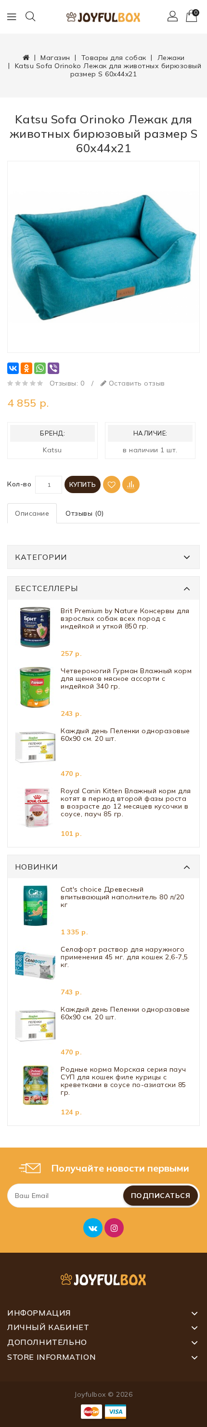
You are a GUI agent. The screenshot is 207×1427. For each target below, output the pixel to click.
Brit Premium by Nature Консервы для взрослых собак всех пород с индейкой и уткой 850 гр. (125, 618)
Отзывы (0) (84, 513)
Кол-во (19, 484)
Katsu (52, 450)
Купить (82, 484)
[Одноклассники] (26, 368)
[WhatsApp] (40, 368)
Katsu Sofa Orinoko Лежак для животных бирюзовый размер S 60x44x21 (108, 69)
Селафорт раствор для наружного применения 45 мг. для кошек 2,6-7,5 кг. (124, 957)
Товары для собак (113, 57)
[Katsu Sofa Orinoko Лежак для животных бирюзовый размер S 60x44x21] (103, 257)
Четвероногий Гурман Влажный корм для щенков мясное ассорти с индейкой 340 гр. (126, 678)
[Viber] (53, 368)
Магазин (55, 57)
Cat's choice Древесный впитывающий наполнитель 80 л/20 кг (122, 897)
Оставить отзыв (135, 383)
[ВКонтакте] (13, 368)
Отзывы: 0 (67, 383)
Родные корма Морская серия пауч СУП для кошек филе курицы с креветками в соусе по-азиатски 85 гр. (123, 1081)
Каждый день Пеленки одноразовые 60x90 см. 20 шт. (125, 735)
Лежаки (171, 57)
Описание (32, 513)
